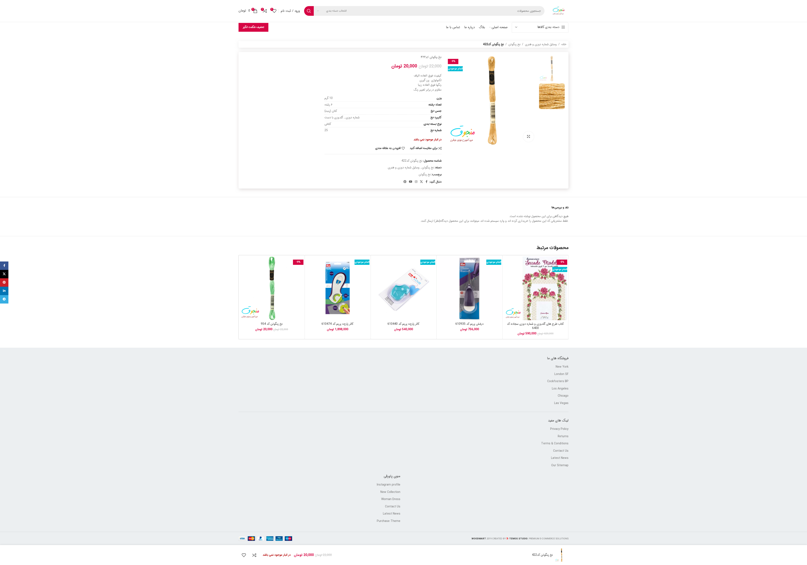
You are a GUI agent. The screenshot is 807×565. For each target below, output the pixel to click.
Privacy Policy (559, 429)
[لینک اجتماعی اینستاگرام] (416, 182)
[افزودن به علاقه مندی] (244, 555)
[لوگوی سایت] (558, 11)
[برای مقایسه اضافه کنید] (254, 555)
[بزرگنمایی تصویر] (528, 136)
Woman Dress (390, 499)
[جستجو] (309, 11)
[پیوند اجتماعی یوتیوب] (411, 182)
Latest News (559, 458)
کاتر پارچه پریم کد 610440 (403, 324)
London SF (561, 374)
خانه (563, 44)
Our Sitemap (559, 465)
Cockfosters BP (557, 381)
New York (562, 367)
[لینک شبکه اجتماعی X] (421, 182)
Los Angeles (560, 389)
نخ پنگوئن (514, 44)
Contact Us (560, 451)
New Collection (390, 492)
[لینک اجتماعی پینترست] (405, 182)
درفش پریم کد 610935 (469, 324)
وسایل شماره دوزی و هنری (541, 44)
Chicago (563, 396)
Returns (563, 436)
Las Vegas (561, 403)
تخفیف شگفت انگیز (253, 27)
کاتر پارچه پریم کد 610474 (337, 324)
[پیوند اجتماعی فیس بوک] (426, 182)
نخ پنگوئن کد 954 (271, 324)
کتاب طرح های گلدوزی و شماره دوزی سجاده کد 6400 (535, 326)
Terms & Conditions (554, 444)
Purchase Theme (388, 521)
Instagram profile (388, 485)
